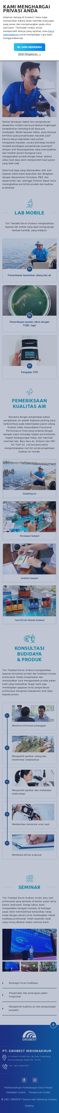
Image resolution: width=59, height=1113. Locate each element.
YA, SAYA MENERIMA (29, 47)
